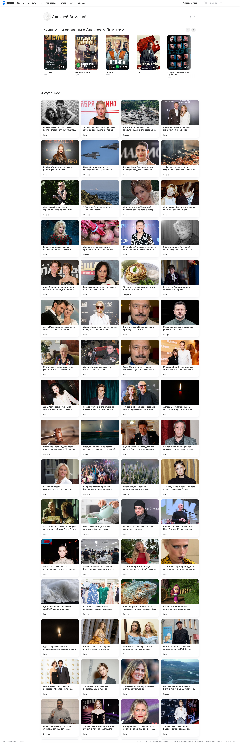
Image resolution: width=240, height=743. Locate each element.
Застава (48, 72)
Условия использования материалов (208, 741)
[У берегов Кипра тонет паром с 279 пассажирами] (100, 198)
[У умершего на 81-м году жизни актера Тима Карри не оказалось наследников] (140, 438)
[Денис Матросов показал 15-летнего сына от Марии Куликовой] (100, 358)
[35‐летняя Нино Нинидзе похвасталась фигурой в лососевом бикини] (100, 678)
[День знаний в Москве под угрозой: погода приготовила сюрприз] (60, 198)
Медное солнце (82, 72)
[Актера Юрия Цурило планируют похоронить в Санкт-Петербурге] (60, 518)
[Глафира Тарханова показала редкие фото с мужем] (60, 158)
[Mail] (4, 3)
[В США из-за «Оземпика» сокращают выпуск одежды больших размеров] (100, 598)
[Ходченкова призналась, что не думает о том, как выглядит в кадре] (100, 718)
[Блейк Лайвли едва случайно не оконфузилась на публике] (100, 638)
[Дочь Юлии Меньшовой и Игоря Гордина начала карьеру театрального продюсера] (180, 198)
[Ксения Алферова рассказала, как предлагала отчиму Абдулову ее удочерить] (60, 119)
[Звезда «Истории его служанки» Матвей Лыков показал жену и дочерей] (100, 398)
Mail (4, 741)
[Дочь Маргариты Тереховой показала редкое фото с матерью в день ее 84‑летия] (140, 198)
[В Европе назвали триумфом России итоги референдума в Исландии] (100, 478)
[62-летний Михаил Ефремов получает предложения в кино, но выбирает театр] (180, 438)
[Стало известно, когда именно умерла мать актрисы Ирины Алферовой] (60, 358)
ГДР (138, 72)
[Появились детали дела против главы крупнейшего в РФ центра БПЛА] (60, 438)
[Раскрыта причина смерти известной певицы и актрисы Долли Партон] (60, 238)
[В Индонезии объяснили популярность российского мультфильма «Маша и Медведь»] (180, 598)
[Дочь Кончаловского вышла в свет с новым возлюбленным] (60, 398)
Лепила (109, 72)
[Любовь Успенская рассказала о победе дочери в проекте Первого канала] (140, 638)
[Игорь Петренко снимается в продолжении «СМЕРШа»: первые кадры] (180, 638)
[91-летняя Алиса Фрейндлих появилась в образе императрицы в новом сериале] (180, 278)
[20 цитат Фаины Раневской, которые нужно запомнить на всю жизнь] (180, 238)
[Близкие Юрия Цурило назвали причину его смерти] (140, 318)
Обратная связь (230, 741)
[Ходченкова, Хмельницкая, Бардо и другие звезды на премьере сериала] (180, 718)
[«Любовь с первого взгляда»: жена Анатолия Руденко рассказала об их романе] (180, 119)
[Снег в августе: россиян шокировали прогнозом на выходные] (140, 478)
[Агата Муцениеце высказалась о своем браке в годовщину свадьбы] (60, 318)
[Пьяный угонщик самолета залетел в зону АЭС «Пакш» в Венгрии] (100, 158)
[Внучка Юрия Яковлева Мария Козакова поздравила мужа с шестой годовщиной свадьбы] (140, 158)
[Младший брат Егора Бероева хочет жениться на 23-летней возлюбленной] (180, 358)
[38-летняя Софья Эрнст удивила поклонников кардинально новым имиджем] (180, 558)
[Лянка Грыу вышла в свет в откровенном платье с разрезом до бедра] (60, 558)
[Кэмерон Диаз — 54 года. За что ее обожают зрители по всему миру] (140, 718)
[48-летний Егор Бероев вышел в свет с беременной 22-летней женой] (140, 398)
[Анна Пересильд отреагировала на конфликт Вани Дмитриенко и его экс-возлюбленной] (60, 278)
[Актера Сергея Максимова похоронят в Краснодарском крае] (180, 398)
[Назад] (188, 30)
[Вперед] (193, 30)
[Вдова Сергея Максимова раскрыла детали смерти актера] (60, 638)
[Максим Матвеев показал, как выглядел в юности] (140, 518)
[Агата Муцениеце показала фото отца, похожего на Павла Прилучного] (180, 478)
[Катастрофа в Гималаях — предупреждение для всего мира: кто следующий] (140, 119)
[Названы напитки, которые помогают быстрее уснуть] (100, 518)
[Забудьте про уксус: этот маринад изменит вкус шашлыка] (180, 158)
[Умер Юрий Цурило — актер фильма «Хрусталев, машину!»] (140, 358)
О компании (12, 741)
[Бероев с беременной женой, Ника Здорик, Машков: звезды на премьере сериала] (180, 518)
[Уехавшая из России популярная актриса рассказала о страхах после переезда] (100, 119)
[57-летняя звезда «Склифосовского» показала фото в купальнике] (60, 478)
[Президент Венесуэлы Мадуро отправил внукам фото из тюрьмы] (60, 718)
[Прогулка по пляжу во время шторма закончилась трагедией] (100, 438)
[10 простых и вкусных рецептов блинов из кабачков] (140, 278)
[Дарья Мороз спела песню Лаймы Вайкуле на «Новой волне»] (100, 318)
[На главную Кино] (10, 3)
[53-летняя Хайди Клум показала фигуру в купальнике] (140, 678)
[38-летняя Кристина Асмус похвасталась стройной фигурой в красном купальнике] (140, 558)
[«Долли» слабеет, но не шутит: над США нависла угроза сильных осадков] (60, 598)
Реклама (21, 741)
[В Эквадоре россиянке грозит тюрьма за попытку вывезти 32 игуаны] (140, 598)
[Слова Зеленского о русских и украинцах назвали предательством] (180, 318)
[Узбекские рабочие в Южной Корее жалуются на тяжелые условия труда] (100, 558)
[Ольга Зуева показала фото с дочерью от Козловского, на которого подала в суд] (60, 678)
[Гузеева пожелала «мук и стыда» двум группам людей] (100, 278)
